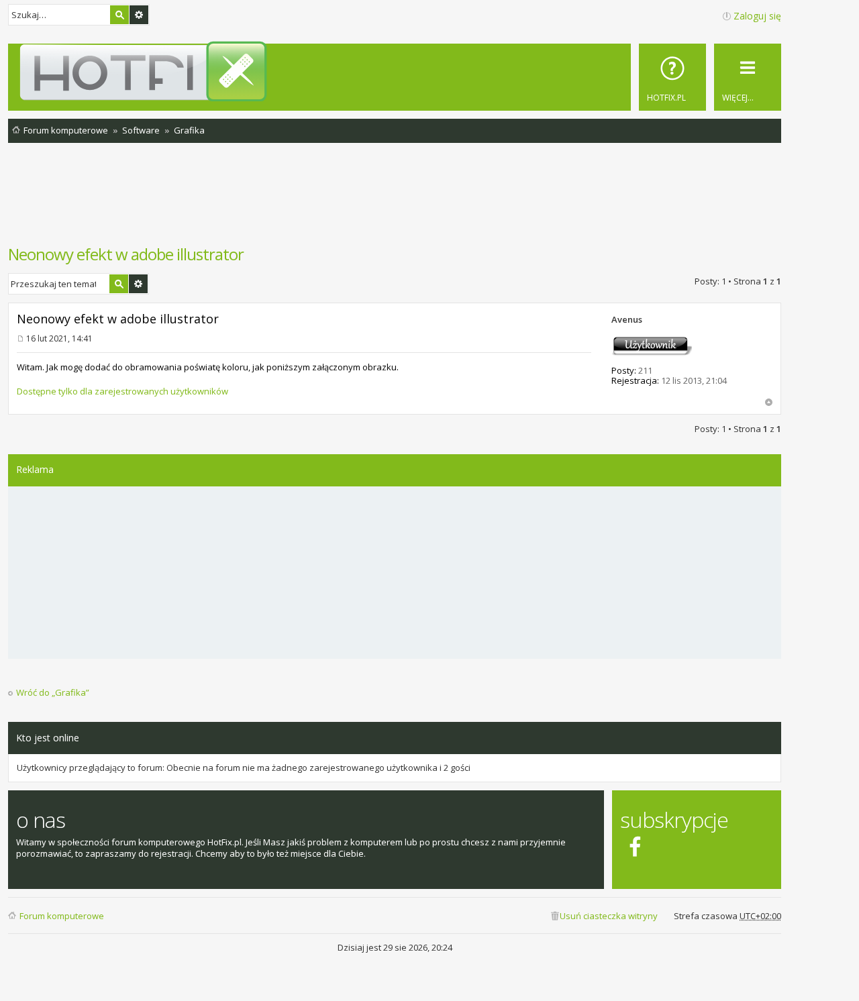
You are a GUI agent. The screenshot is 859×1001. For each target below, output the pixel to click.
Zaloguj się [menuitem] (757, 15)
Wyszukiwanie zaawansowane (139, 14)
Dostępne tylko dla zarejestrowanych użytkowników (122, 391)
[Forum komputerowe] (397, 71)
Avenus (626, 319)
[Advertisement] (394, 200)
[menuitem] (672, 77)
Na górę (768, 402)
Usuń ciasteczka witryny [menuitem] (609, 916)
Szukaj (119, 14)
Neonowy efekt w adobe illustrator (126, 254)
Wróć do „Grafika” (52, 692)
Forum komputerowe (61, 916)
